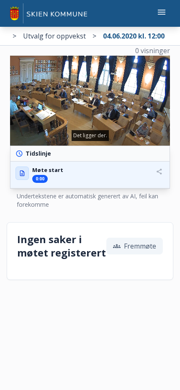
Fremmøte (134, 246)
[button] (90, 175)
